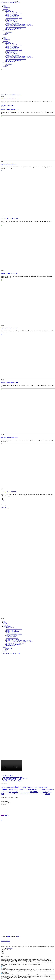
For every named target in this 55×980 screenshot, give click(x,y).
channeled (5, 789)
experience (3, 792)
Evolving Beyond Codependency (13, 644)
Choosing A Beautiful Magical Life (14, 634)
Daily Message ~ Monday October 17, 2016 (9, 437)
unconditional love (34, 793)
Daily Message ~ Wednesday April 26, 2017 (9, 218)
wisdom (47, 794)
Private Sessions (10, 627)
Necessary (4, 967)
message (46, 792)
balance (40, 787)
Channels (5, 625)
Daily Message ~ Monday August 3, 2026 (12, 777)
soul (16, 793)
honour (28, 791)
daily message (32, 789)
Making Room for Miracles (12, 639)
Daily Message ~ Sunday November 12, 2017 (9, 109)
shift (14, 794)
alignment (8, 787)
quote (2, 794)
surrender (23, 794)
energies (40, 789)
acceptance (3, 787)
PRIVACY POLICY (5, 941)
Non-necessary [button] (4, 972)
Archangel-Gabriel (20, 787)
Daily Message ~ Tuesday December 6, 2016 (9, 328)
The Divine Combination (12, 632)
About (4, 622)
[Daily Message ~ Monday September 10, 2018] (11, 94)
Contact (5, 650)
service (11, 793)
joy (39, 791)
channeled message (13, 789)
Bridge (18, 936)
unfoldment (39, 793)
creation (21, 789)
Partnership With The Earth (12, 631)
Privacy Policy (10, 948)
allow (11, 787)
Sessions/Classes (7, 626)
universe (43, 793)
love (41, 792)
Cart (7, 649)
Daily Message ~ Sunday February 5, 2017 (9, 273)
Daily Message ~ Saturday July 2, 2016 (8, 491)
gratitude (19, 791)
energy (43, 789)
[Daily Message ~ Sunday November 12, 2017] (7, 105)
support (19, 794)
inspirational (34, 792)
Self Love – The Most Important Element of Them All (18, 640)
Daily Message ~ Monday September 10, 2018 (10, 98)
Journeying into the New (11, 635)
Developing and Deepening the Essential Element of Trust (19, 641)
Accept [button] (4, 948)
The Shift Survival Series (12, 638)
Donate (2, 815)
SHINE (9, 936)
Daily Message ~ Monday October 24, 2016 (9, 382)
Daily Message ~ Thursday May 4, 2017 (9, 164)
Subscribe (6, 815)
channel (44, 787)
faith (7, 791)
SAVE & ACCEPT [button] (5, 978)
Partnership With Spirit (11, 630)
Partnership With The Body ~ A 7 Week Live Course (15, 778)
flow (10, 792)
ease (38, 789)
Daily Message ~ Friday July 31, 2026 (12, 779)
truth (30, 793)
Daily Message (6, 623)
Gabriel (15, 791)
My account (9, 648)
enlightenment (47, 789)
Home (4, 621)
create (19, 789)
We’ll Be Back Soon (8, 775)
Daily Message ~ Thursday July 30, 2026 (12, 780)
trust (27, 793)
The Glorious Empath (11, 636)
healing (25, 791)
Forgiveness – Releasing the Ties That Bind (16, 643)
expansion (52, 789)
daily (26, 789)
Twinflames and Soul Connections (14, 629)
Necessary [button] (3, 965)
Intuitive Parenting (10, 645)
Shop (4, 647)
